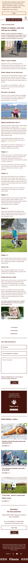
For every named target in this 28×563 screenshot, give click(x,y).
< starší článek (14, 327)
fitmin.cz (8, 553)
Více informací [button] (13, 9)
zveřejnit (14, 382)
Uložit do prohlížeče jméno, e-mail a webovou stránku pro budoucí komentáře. (12, 377)
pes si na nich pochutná (10, 141)
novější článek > (14, 333)
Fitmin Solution (23, 127)
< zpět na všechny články (7, 24)
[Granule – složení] (14, 402)
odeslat (14, 532)
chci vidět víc (5, 501)
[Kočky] (25, 424)
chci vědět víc (5, 446)
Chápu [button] (14, 13)
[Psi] (25, 451)
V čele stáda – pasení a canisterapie (13, 495)
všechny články (14, 330)
